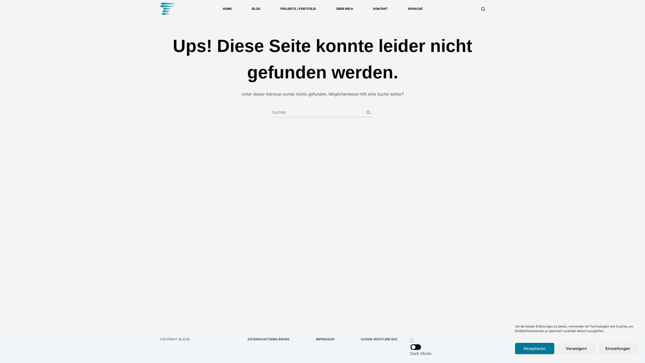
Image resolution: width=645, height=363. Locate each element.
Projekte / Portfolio (298, 9)
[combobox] (317, 112)
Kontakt (380, 9)
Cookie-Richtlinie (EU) (379, 339)
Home (227, 9)
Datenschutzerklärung (268, 339)
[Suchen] (483, 9)
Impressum (325, 339)
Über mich (344, 9)
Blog (256, 9)
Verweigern (576, 348)
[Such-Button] (368, 112)
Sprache (415, 9)
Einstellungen (617, 348)
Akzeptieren (535, 348)
